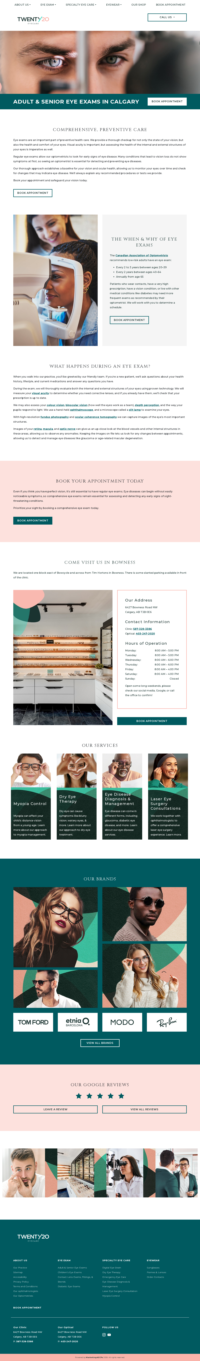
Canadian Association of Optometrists (141, 255)
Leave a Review (56, 1109)
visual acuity (40, 393)
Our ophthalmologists (25, 1291)
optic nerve (67, 428)
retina (38, 428)
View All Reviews (144, 1109)
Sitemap (18, 1272)
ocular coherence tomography (96, 417)
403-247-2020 (145, 633)
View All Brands (100, 1042)
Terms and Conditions (25, 1286)
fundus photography (54, 417)
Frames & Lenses (156, 1272)
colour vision (56, 405)
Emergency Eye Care (114, 1277)
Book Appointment (170, 4)
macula (48, 428)
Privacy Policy (21, 1281)
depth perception (147, 405)
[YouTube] (109, 1334)
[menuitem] (22, 4)
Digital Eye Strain (111, 1267)
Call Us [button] (166, 17)
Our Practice (20, 1267)
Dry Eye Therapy (111, 1272)
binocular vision (77, 405)
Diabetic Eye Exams (69, 1286)
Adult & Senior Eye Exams (72, 1267)
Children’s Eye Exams (70, 1272)
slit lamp (135, 409)
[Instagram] (104, 1334)
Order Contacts (155, 1277)
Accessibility (20, 1277)
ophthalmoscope (81, 409)
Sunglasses (153, 1267)
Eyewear (113, 4)
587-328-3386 (142, 628)
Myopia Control (111, 1295)
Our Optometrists (23, 1295)
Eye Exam (47, 4)
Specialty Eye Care (80, 4)
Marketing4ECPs (94, 1357)
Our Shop (138, 4)
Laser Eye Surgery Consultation (119, 1291)
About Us (22, 4)
